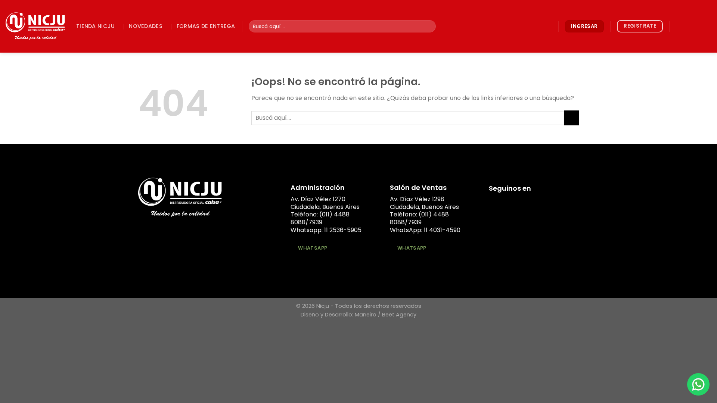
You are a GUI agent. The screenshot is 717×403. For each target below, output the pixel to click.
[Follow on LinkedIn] (697, 26)
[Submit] (429, 26)
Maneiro (365, 314)
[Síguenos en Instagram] (687, 26)
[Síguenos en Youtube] (707, 26)
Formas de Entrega (206, 26)
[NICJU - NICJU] (35, 26)
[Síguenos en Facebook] (677, 26)
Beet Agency (399, 314)
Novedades (145, 26)
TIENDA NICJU (95, 26)
